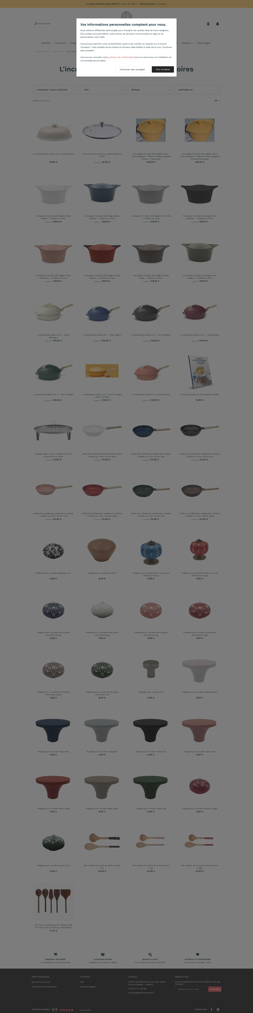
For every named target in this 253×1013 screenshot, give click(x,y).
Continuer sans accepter (132, 69)
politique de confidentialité (122, 57)
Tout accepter (163, 69)
